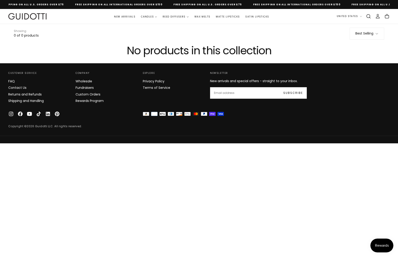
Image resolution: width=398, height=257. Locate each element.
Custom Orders (88, 94)
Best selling (364, 33)
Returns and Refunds (25, 94)
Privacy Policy (153, 81)
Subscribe (293, 93)
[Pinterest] (57, 114)
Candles (147, 16)
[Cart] (387, 16)
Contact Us (17, 87)
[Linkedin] (48, 114)
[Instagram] (11, 114)
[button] (368, 16)
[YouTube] (29, 114)
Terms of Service (156, 87)
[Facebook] (20, 114)
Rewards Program (90, 100)
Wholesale (84, 81)
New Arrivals (124, 16)
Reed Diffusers (174, 16)
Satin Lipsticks (257, 16)
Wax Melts (202, 16)
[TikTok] (38, 114)
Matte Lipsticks (228, 16)
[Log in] (377, 16)
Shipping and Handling (26, 100)
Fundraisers (85, 87)
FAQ (11, 81)
